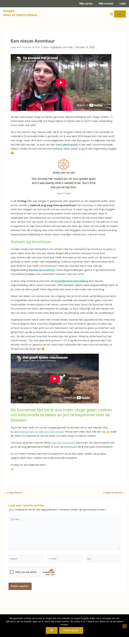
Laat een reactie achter (25, 47)
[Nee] (125, 626)
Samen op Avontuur (42, 270)
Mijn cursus (86, 3)
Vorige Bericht (12, 493)
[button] (111, 14)
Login (123, 3)
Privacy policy (71, 630)
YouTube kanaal (67, 144)
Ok (51, 630)
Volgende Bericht (114, 493)
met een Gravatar (62, 443)
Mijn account (106, 3)
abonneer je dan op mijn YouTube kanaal (39, 432)
